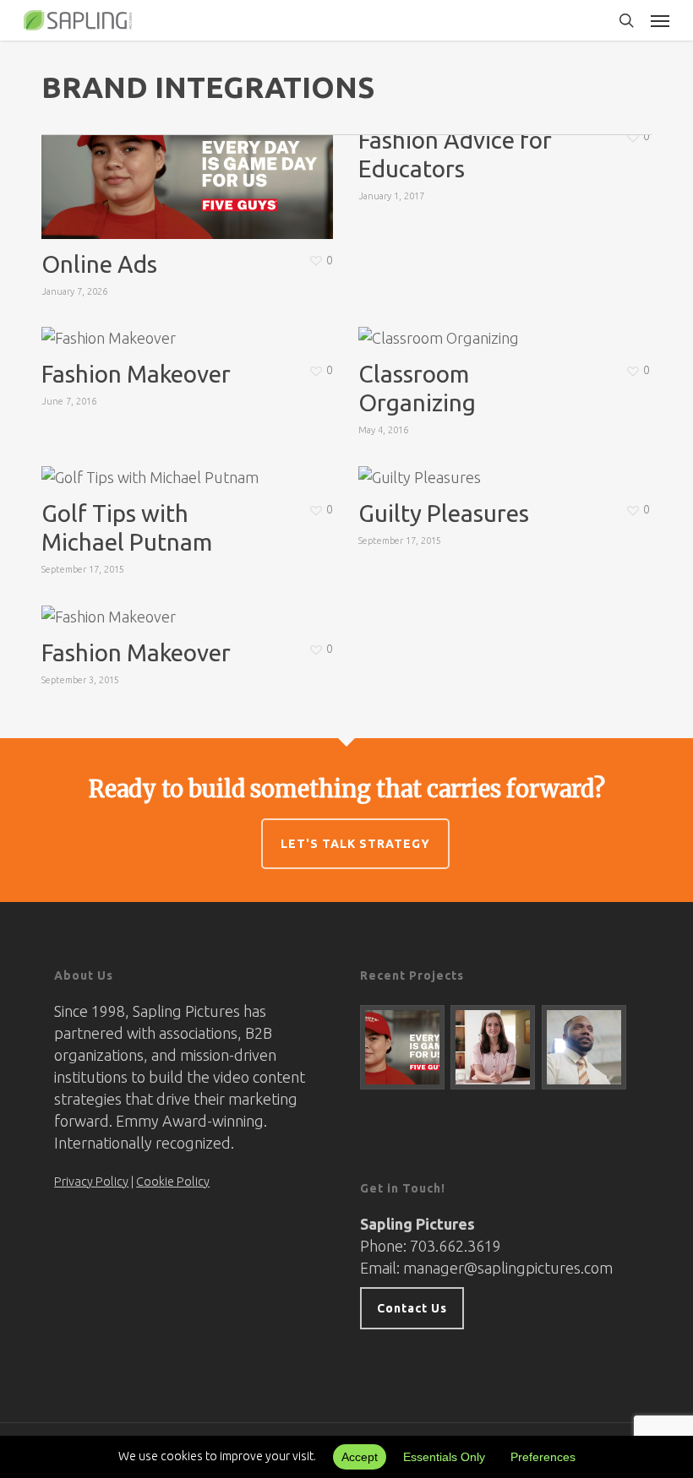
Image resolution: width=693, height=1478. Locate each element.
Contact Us (412, 1308)
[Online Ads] (402, 1047)
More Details (191, 153)
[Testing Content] (493, 1047)
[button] (660, 20)
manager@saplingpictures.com (508, 1267)
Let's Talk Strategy (355, 843)
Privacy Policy (91, 1181)
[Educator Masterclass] (584, 1047)
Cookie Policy (173, 1181)
